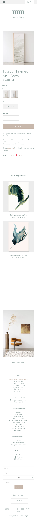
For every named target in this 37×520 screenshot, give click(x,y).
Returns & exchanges (18, 422)
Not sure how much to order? (18, 420)
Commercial (18, 414)
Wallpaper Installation (18, 445)
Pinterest (19, 457)
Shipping (19, 424)
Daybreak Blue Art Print (18, 255)
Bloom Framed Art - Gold (18, 360)
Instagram (19, 459)
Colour (4, 85)
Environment (18, 416)
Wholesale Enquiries (18, 428)
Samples (18, 441)
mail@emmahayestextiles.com (18, 379)
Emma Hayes (24, 516)
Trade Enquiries (18, 426)
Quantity (5, 113)
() (29, 2)
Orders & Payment (18, 418)
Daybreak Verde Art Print (18, 215)
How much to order (18, 443)
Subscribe (19, 487)
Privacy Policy (18, 430)
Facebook (19, 455)
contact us (10, 148)
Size (4, 101)
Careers (18, 412)
